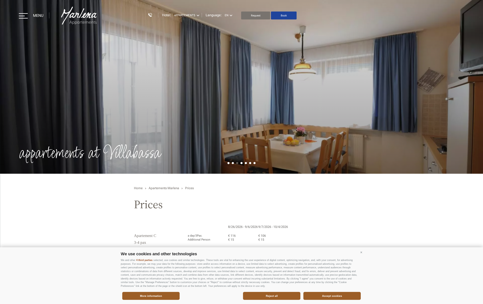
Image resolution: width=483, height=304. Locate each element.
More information (151, 295)
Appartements (184, 15)
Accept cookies (332, 295)
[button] (361, 252)
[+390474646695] (148, 14)
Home (138, 188)
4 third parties (144, 260)
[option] (241, 87)
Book (284, 15)
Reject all (272, 295)
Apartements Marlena (164, 188)
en (226, 15)
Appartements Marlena (79, 15)
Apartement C (145, 236)
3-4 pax (140, 243)
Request (255, 15)
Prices (189, 188)
